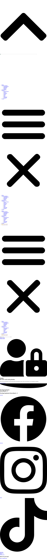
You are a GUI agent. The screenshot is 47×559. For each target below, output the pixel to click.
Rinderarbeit (5, 87)
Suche (1, 336)
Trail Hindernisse (6, 86)
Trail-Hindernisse (6, 212)
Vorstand (5, 93)
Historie (5, 199)
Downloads (5, 203)
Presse (5, 96)
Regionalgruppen (6, 91)
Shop (5, 208)
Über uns (3, 90)
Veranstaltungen (4, 89)
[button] (23, 147)
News (4, 95)
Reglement (5, 88)
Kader (4, 94)
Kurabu (5, 97)
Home (3, 84)
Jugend (5, 92)
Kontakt (3, 98)
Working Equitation (5, 85)
